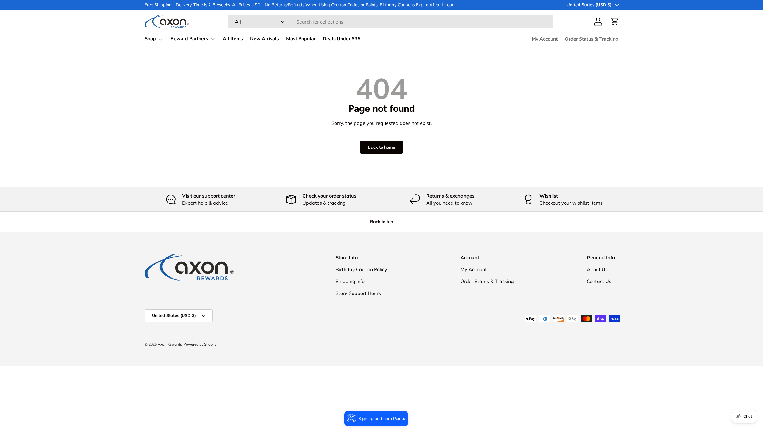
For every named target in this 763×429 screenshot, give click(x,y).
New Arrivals (264, 38)
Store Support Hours (358, 293)
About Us (597, 269)
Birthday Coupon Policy (361, 269)
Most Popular (301, 38)
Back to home (381, 147)
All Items (233, 38)
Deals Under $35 (342, 38)
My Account (545, 39)
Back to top (381, 221)
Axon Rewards (170, 344)
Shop (150, 38)
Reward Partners (189, 38)
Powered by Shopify (200, 344)
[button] (614, 21)
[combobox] (390, 21)
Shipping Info (350, 281)
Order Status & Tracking (591, 39)
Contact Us (599, 281)
